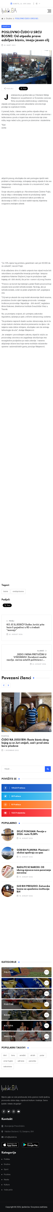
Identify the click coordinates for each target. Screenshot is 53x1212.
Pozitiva (5, 736)
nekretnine (7, 1067)
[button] (3, 685)
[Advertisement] (26, 150)
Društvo (6, 26)
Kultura (7, 1185)
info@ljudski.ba (11, 1137)
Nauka (6, 1180)
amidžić (23, 1055)
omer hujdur (8, 1061)
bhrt (5, 1055)
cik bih (32, 1055)
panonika (32, 1061)
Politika (7, 1159)
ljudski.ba (26, 1207)
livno (13, 1055)
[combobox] (15, 769)
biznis (5, 591)
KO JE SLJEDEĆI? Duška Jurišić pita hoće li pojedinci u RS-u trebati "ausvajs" (25, 627)
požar (42, 1055)
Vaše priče (8, 1190)
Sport (6, 1169)
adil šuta (21, 1061)
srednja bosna (18, 591)
